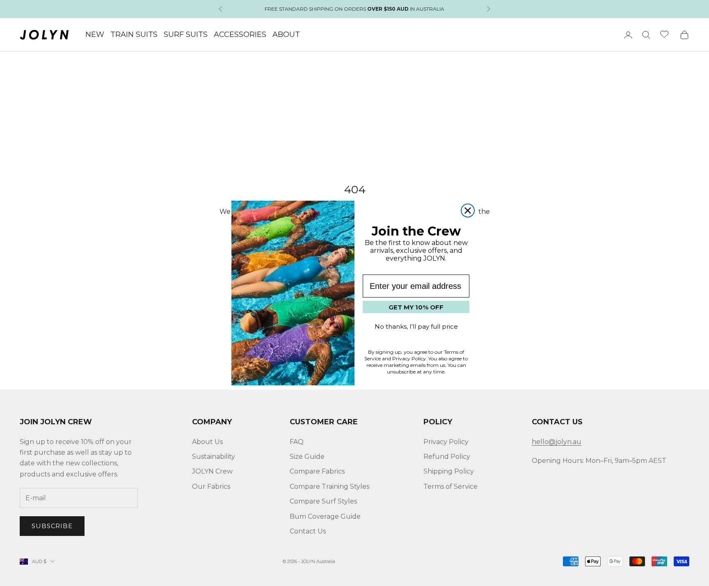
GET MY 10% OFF (416, 307)
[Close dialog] (467, 210)
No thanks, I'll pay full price (416, 326)
